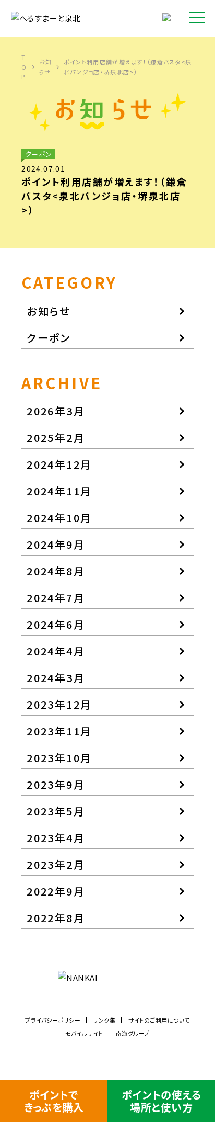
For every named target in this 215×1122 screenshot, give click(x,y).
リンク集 (104, 1020)
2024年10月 (59, 517)
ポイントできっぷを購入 (53, 1101)
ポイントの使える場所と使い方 (161, 1101)
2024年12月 (59, 464)
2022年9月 (56, 891)
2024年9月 (56, 544)
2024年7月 (56, 597)
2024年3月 (56, 677)
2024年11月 (59, 490)
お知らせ (45, 67)
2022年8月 (56, 917)
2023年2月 (56, 864)
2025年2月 (56, 437)
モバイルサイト (84, 1033)
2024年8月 (56, 571)
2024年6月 (56, 624)
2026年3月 (56, 410)
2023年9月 (56, 784)
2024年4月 (56, 651)
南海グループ (133, 1033)
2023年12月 (59, 704)
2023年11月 (59, 731)
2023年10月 (59, 757)
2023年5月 (56, 811)
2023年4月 (56, 837)
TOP (24, 67)
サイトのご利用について (159, 1020)
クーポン (49, 337)
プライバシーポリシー (52, 1020)
